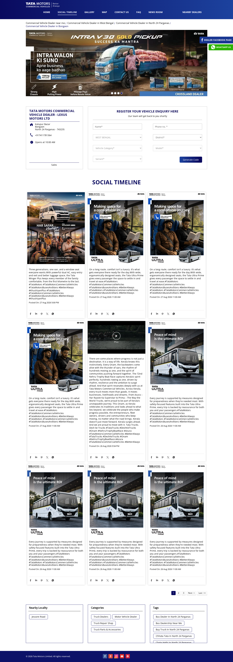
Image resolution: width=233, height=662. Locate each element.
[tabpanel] (116, 63)
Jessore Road (38, 616)
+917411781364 (43, 135)
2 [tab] (115, 93)
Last (200, 593)
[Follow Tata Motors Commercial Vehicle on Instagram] (116, 656)
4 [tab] (121, 93)
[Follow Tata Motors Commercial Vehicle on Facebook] (105, 656)
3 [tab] (118, 93)
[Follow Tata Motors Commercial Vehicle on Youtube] (122, 656)
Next (190, 593)
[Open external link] (216, 42)
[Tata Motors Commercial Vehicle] (43, 5)
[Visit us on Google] (110, 656)
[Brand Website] (128, 656)
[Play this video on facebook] (116, 337)
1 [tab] (112, 93)
